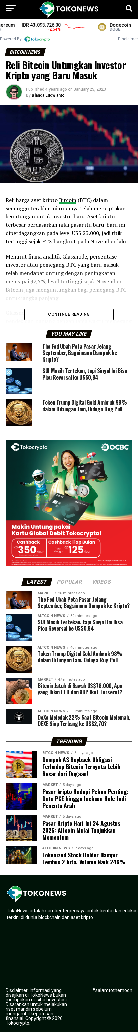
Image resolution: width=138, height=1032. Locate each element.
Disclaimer (128, 39)
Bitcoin (67, 200)
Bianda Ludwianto (48, 95)
